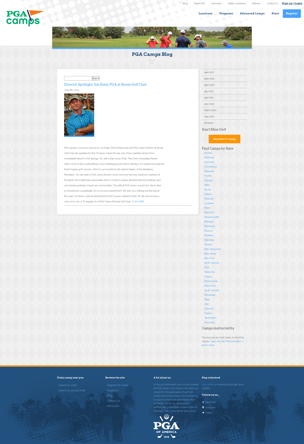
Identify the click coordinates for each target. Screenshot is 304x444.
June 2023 (209, 103)
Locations (205, 13)
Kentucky (209, 198)
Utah (206, 304)
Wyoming (209, 322)
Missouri (208, 231)
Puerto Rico (210, 285)
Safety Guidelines (237, 3)
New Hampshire (212, 249)
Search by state (68, 385)
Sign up (206, 384)
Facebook (211, 402)
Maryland (209, 212)
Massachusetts (211, 217)
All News (208, 122)
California (209, 157)
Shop (110, 395)
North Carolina (211, 263)
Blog (185, 3)
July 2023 (208, 97)
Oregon (208, 276)
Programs (226, 13)
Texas (207, 299)
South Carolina (211, 290)
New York (209, 258)
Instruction (216, 3)
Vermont (208, 308)
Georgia (208, 180)
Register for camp (224, 139)
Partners (256, 3)
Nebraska (209, 240)
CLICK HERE (138, 201)
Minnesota (209, 226)
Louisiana (209, 203)
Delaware (209, 171)
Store (275, 13)
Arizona (208, 153)
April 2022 (209, 78)
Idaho (207, 185)
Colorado (209, 162)
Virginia (208, 313)
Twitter (209, 412)
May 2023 (209, 116)
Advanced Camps (252, 13)
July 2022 (208, 91)
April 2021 (209, 72)
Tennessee (209, 295)
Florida (207, 176)
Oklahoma (209, 272)
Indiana (207, 194)
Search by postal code (72, 390)
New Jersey (210, 253)
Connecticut (210, 166)
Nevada (208, 244)
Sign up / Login (292, 3)
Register (292, 13)
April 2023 (209, 84)
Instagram (210, 407)
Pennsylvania (210, 281)
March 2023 (210, 110)
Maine (207, 208)
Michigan (208, 221)
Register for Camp (117, 385)
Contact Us (272, 3)
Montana (208, 235)
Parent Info (199, 3)
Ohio (206, 267)
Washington (210, 318)
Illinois (207, 189)
